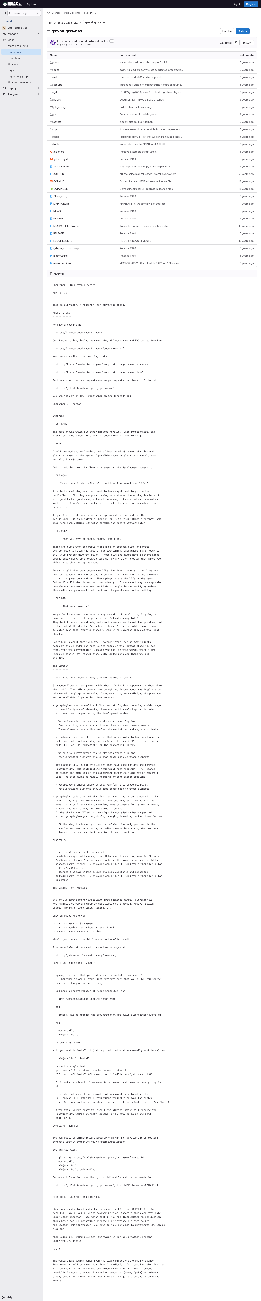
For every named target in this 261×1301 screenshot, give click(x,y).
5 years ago (247, 62)
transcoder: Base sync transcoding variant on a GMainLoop (152, 84)
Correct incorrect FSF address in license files (146, 181)
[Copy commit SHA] (237, 42)
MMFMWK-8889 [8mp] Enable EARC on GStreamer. (150, 263)
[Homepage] (13, 4)
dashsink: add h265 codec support (140, 77)
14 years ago (246, 181)
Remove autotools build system (138, 114)
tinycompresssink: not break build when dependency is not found (152, 129)
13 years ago (246, 225)
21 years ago (246, 173)
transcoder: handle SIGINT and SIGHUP (142, 144)
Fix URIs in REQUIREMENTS (135, 240)
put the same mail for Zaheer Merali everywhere (148, 173)
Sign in (237, 4)
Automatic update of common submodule (144, 225)
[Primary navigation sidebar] (4, 13)
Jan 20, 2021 (84, 44)
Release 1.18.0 (128, 159)
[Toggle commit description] (111, 41)
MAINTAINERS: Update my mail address (142, 203)
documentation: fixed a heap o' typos (142, 99)
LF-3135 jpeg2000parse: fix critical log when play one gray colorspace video (152, 92)
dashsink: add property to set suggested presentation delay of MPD (152, 69)
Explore (31, 4)
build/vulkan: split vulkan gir (136, 107)
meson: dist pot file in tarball (136, 121)
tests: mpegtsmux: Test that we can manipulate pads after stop (152, 136)
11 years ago (246, 203)
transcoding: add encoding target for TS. (82, 40)
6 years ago (247, 99)
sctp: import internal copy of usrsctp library (145, 166)
